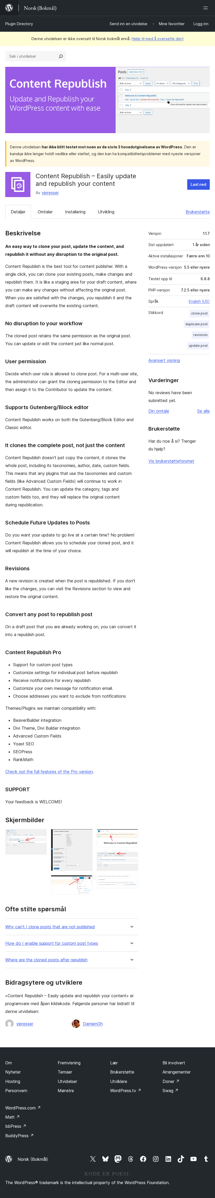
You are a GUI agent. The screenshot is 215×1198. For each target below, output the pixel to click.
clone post (199, 313)
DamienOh (93, 1023)
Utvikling (106, 211)
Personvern (16, 1090)
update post (198, 346)
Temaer (65, 1072)
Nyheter (13, 1072)
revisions (200, 335)
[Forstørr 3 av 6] (85, 882)
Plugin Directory (19, 23)
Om (8, 1062)
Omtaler (45, 211)
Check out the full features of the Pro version (49, 771)
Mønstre (66, 1090)
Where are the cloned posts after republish (46, 959)
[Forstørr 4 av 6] (131, 836)
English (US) (199, 301)
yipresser (50, 192)
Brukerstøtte (198, 211)
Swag (171, 1090)
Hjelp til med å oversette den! (158, 38)
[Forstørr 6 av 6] (131, 882)
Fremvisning (69, 1062)
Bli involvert (174, 1062)
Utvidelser (67, 1081)
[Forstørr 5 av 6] (131, 858)
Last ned (198, 184)
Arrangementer (177, 1072)
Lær (114, 1062)
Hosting (12, 1081)
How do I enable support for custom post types (51, 943)
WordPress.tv (125, 1090)
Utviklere (118, 1081)
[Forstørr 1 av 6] (39, 836)
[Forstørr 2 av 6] (85, 836)
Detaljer (18, 211)
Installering (75, 211)
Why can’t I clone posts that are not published (50, 926)
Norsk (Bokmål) (33, 1159)
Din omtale (158, 411)
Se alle (203, 411)
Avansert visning (164, 360)
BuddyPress (19, 1135)
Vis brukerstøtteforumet (171, 461)
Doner (171, 1081)
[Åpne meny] (206, 8)
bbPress (15, 1126)
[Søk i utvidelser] (61, 56)
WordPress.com (23, 1107)
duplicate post (196, 324)
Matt (12, 1117)
